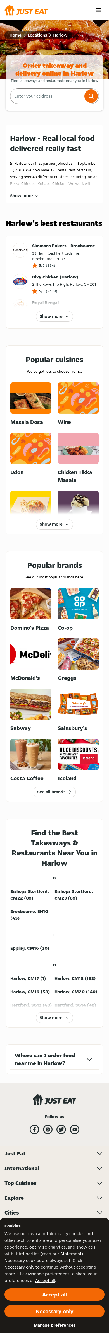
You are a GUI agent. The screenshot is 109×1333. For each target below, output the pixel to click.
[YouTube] (74, 1129)
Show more (21, 195)
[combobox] (47, 96)
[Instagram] (47, 1129)
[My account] (98, 10)
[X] (61, 1129)
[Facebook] (34, 1129)
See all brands (51, 792)
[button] (91, 96)
